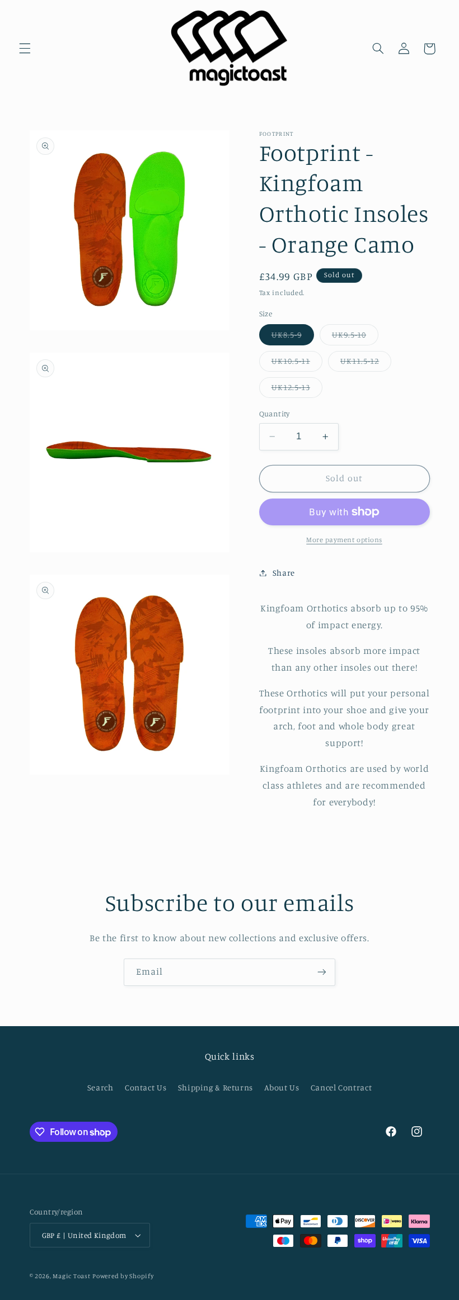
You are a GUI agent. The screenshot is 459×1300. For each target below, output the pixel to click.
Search (100, 1087)
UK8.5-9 (292, 337)
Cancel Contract (341, 1087)
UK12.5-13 (296, 390)
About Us (281, 1087)
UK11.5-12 (365, 363)
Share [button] (284, 572)
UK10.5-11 (296, 363)
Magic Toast (71, 1276)
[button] (25, 48)
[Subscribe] (322, 972)
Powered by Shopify (122, 1276)
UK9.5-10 (355, 337)
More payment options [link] (344, 539)
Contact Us (145, 1087)
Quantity (274, 413)
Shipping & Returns (215, 1087)
